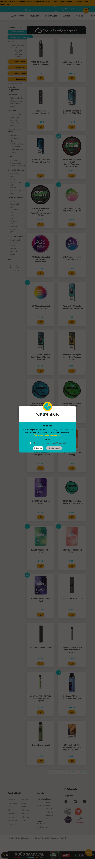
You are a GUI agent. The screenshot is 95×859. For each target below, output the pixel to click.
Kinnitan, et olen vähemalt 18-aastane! (50, 443)
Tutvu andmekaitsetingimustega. (47, 435)
